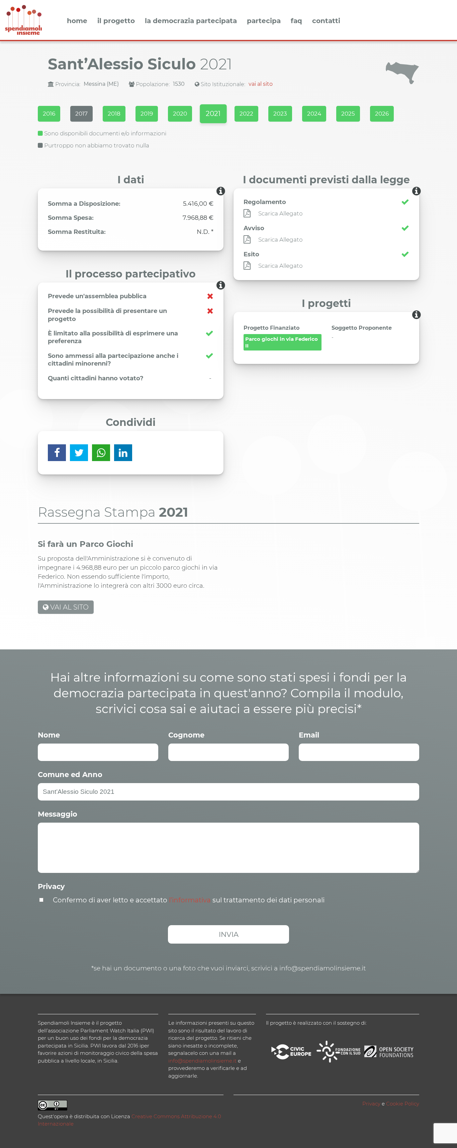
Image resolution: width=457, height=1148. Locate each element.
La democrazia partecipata (191, 21)
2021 (213, 114)
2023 (280, 113)
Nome (49, 735)
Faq (296, 21)
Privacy (51, 886)
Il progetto (116, 21)
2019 (147, 113)
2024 (314, 113)
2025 (348, 113)
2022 (246, 113)
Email (309, 735)
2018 (114, 113)
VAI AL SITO (69, 607)
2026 (382, 113)
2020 (180, 113)
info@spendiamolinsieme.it (202, 1061)
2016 (49, 113)
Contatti (326, 21)
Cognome (186, 735)
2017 (81, 113)
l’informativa (190, 900)
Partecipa (264, 21)
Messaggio (57, 814)
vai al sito (261, 84)
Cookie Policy (402, 1103)
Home (77, 21)
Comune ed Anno (70, 774)
